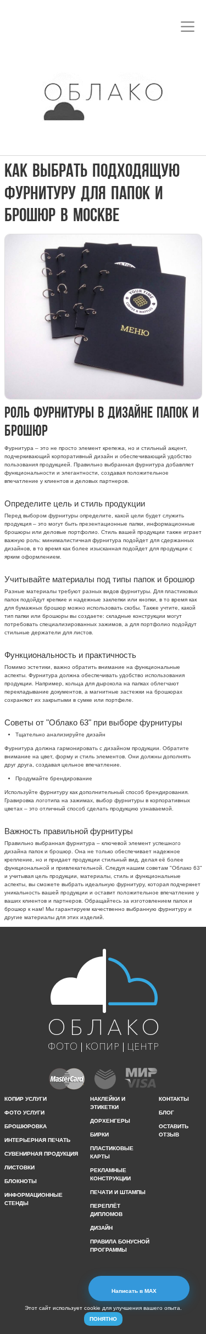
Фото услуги (24, 1113)
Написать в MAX (135, 1291)
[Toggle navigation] (188, 26)
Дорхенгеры (110, 1121)
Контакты (174, 1099)
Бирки (99, 1135)
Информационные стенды (33, 1199)
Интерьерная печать (37, 1140)
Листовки (19, 1167)
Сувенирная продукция (41, 1154)
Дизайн (101, 1228)
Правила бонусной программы (119, 1246)
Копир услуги (25, 1099)
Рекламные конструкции (110, 1174)
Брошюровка (25, 1126)
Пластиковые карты (111, 1152)
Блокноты (20, 1181)
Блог (166, 1113)
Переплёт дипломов (106, 1210)
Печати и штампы (118, 1192)
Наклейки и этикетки (107, 1103)
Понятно (103, 1319)
